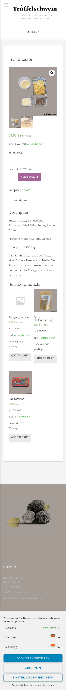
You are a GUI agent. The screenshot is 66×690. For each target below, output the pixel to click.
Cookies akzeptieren (33, 658)
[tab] (20, 201)
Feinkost (25, 190)
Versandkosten (35, 143)
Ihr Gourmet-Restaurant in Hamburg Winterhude (35, 17)
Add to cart (30, 177)
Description (20, 200)
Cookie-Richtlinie (20, 685)
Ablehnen (33, 668)
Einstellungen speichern (33, 677)
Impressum (35, 685)
